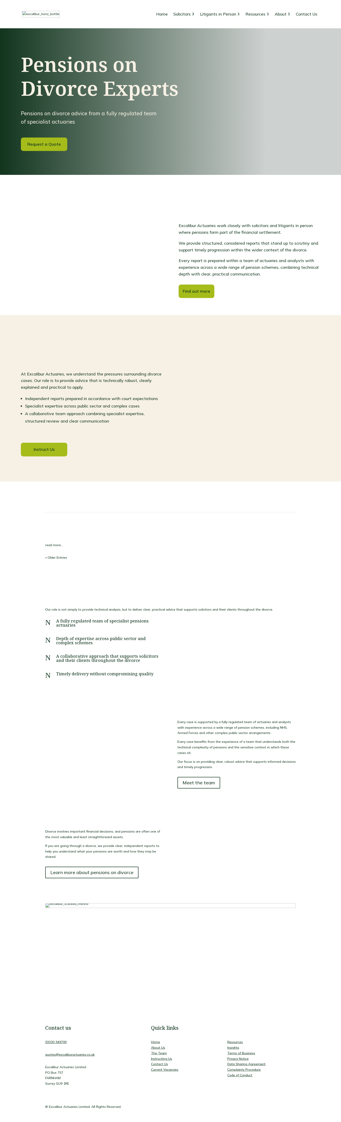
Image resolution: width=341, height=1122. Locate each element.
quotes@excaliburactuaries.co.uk (70, 1054)
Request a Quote (44, 144)
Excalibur (56, 532)
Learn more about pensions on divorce (91, 872)
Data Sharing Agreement (246, 1064)
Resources (235, 1042)
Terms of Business (241, 1053)
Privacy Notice (238, 1059)
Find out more (196, 291)
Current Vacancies (164, 1070)
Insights (91, 532)
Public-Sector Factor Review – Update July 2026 (115, 524)
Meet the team (199, 782)
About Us (158, 1047)
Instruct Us (44, 449)
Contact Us (159, 1064)
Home (155, 1042)
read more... (54, 545)
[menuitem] (161, 14)
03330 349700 (56, 1042)
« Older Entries (56, 557)
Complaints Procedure (244, 1070)
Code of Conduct (239, 1075)
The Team (159, 1053)
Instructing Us (161, 1059)
